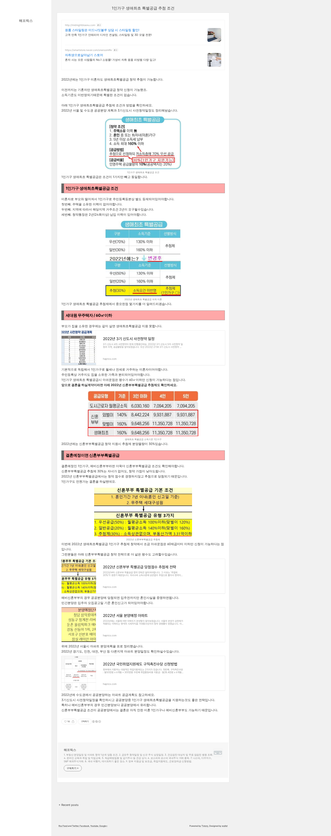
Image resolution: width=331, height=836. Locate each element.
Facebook (84, 826)
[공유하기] (73, 721)
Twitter (75, 826)
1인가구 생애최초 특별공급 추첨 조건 (143, 8)
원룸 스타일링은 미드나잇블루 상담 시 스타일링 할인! (102, 30)
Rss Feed (63, 826)
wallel (225, 826)
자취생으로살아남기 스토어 (84, 55)
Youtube (94, 826)
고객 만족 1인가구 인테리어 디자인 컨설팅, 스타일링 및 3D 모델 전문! (108, 34)
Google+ (103, 826)
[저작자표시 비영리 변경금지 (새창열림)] (96, 721)
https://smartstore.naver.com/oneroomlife (88, 50)
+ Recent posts (68, 805)
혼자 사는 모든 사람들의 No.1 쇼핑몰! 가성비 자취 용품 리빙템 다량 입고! (110, 59)
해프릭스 (26, 21)
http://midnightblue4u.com (80, 25)
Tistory (205, 826)
